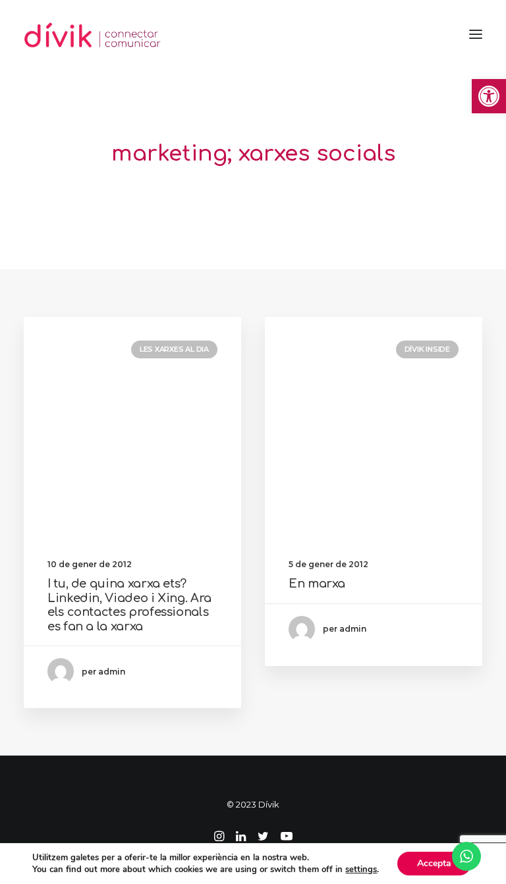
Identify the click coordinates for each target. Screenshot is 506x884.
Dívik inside (427, 349)
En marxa (317, 583)
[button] (489, 96)
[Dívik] (93, 34)
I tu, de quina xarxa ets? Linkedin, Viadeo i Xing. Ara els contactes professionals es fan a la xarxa (129, 605)
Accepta (434, 863)
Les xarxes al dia (174, 349)
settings (361, 869)
